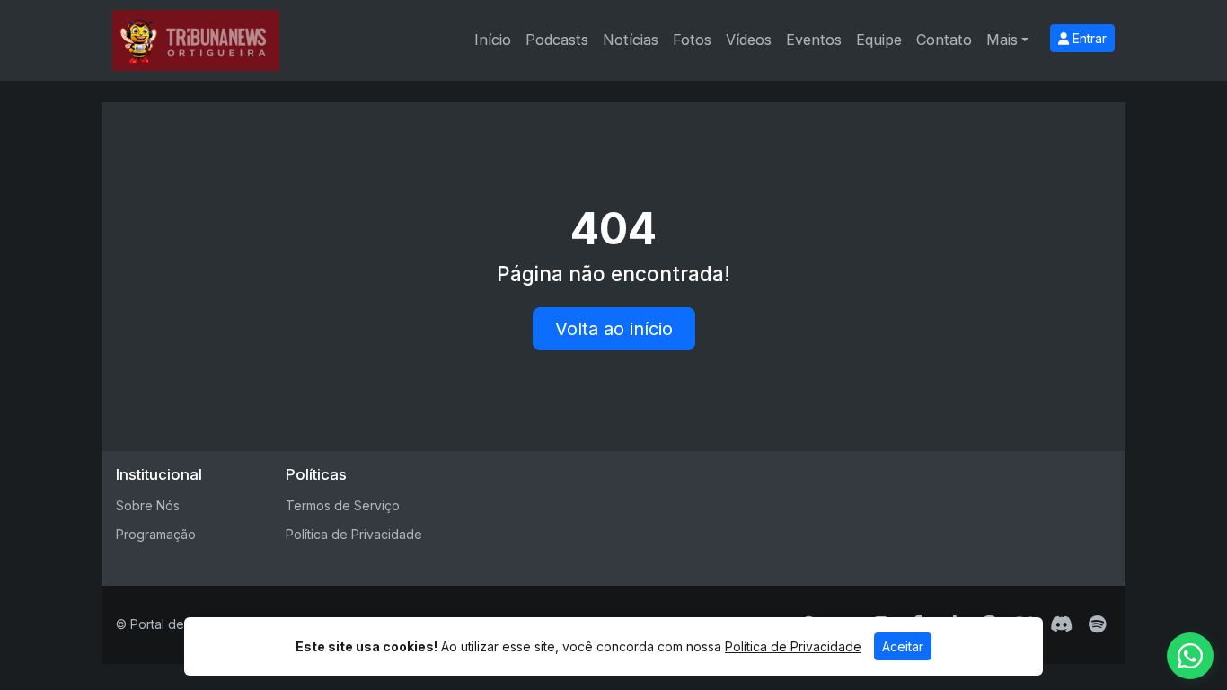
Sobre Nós (148, 505)
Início (492, 40)
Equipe (879, 40)
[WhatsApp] (1190, 655)
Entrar (1088, 38)
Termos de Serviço (343, 505)
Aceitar (902, 646)
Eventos (814, 40)
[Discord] (1061, 624)
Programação (156, 534)
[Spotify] (1097, 624)
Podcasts (556, 40)
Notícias (630, 40)
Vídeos (749, 40)
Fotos (692, 40)
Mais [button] (1002, 40)
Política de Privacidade (354, 534)
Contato (944, 40)
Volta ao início (614, 329)
